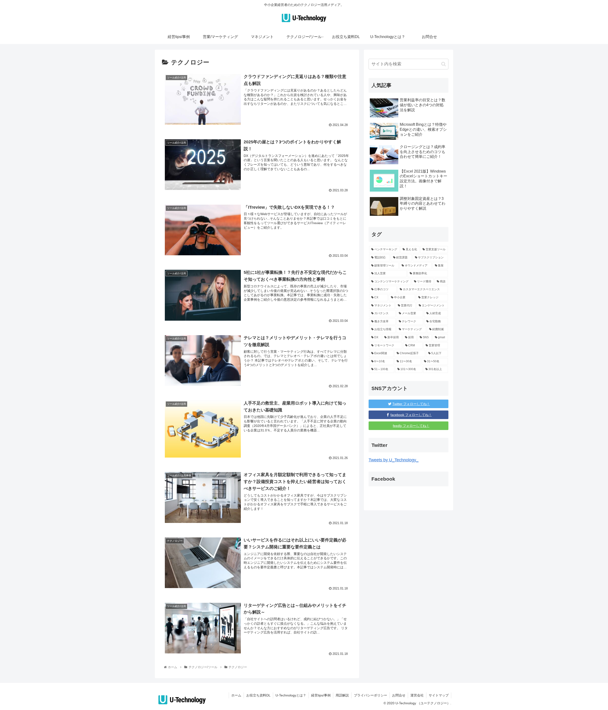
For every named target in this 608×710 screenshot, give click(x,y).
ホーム (236, 695)
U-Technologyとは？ (291, 695)
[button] (443, 64)
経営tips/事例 (321, 695)
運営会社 (417, 695)
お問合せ (398, 695)
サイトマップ (439, 695)
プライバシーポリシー (370, 695)
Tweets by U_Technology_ (393, 460)
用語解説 (342, 695)
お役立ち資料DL (258, 695)
